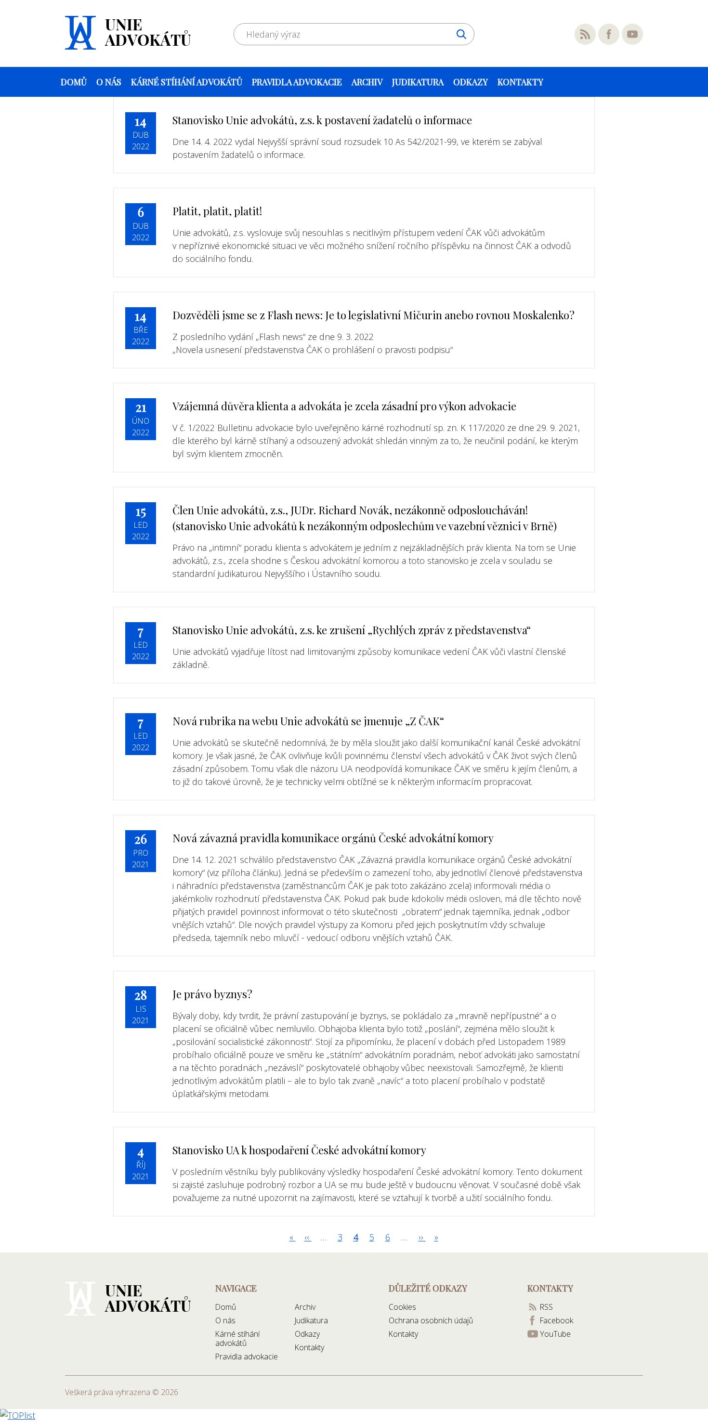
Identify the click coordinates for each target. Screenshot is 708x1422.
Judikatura (418, 82)
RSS (585, 34)
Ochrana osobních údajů (431, 1320)
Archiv (367, 82)
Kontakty (520, 82)
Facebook (608, 34)
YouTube (632, 34)
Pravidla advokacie (297, 82)
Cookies (402, 1307)
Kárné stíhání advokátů (186, 82)
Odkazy (470, 82)
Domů (74, 82)
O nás (108, 82)
